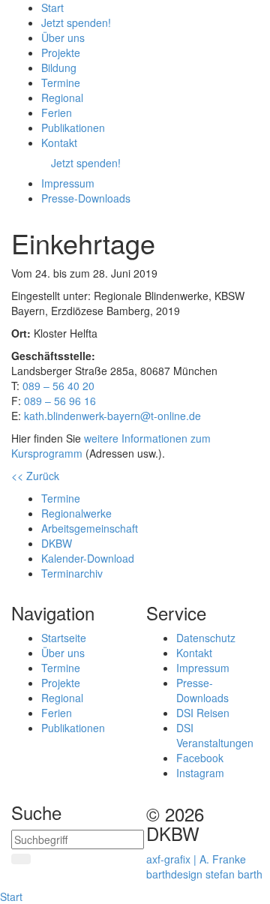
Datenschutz (206, 637)
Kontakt (194, 652)
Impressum (203, 667)
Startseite (63, 637)
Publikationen (73, 727)
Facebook (200, 757)
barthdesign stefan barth (204, 873)
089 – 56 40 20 (58, 385)
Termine (60, 667)
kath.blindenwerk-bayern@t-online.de (112, 415)
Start (11, 896)
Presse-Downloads (202, 690)
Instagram (200, 772)
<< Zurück (35, 475)
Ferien (56, 712)
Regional (62, 697)
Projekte (60, 682)
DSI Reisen (203, 712)
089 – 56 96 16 (60, 400)
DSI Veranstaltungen (215, 735)
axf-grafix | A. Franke (196, 858)
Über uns (63, 652)
